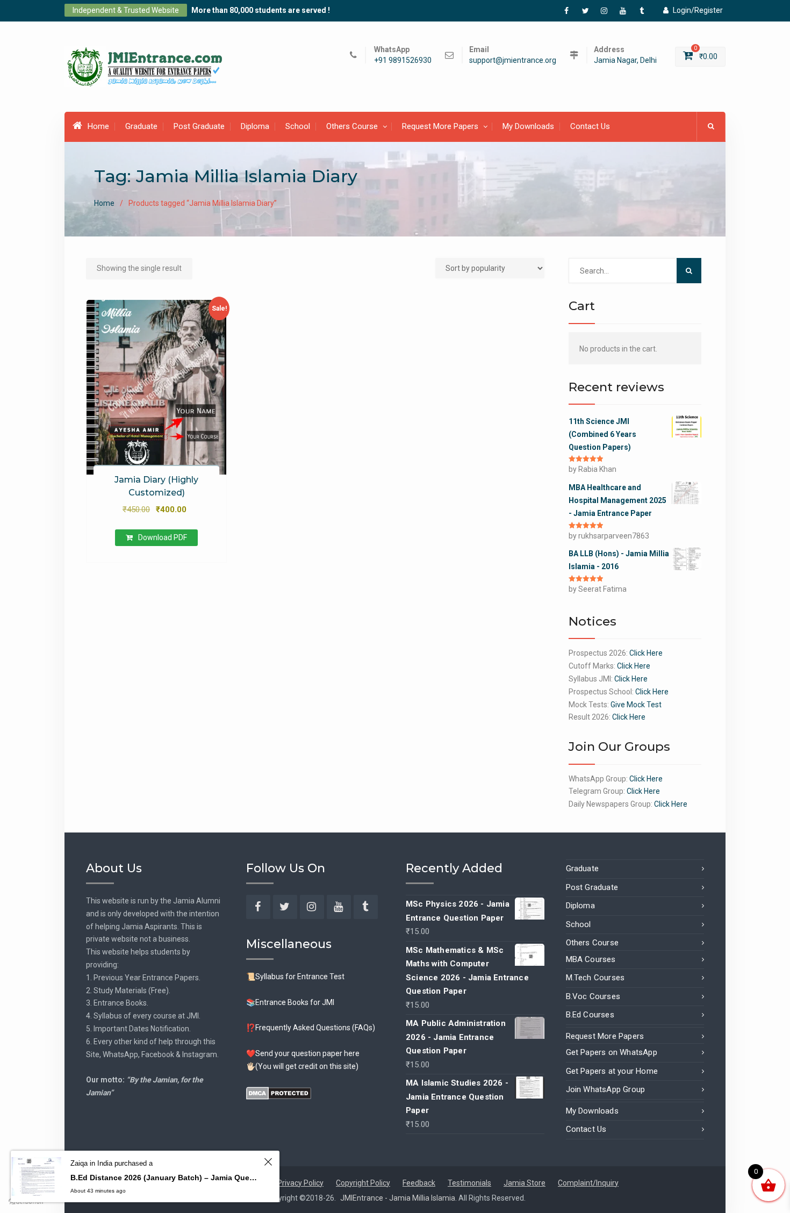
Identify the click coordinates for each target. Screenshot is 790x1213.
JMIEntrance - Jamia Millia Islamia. (399, 1198)
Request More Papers (440, 126)
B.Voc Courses (593, 996)
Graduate (141, 126)
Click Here (646, 653)
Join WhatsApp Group (605, 1089)
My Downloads (528, 126)
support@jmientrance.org (512, 60)
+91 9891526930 (403, 60)
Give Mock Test (636, 704)
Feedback (419, 1183)
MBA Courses (591, 959)
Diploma (255, 126)
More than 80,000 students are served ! (260, 10)
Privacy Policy (300, 1183)
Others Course (352, 126)
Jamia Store (524, 1183)
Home (98, 126)
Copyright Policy (363, 1183)
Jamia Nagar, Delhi (625, 60)
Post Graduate (199, 126)
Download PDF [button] (162, 537)
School (297, 126)
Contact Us (590, 126)
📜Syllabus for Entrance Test (295, 976)
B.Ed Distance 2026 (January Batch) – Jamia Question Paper (165, 1177)
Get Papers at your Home (612, 1071)
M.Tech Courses (595, 977)
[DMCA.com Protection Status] (278, 1092)
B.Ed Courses (590, 1015)
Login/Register (698, 10)
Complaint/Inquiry (588, 1183)
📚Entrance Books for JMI (290, 1002)
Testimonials (469, 1183)
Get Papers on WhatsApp (611, 1052)
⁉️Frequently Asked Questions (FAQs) (310, 1027)
